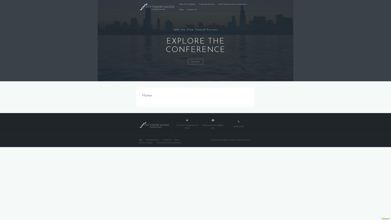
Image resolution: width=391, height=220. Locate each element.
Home (177, 140)
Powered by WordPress (219, 140)
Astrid (238, 140)
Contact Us (192, 9)
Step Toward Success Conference (233, 4)
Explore (195, 62)
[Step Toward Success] (157, 7)
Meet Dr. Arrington (187, 4)
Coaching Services (207, 4)
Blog (181, 9)
